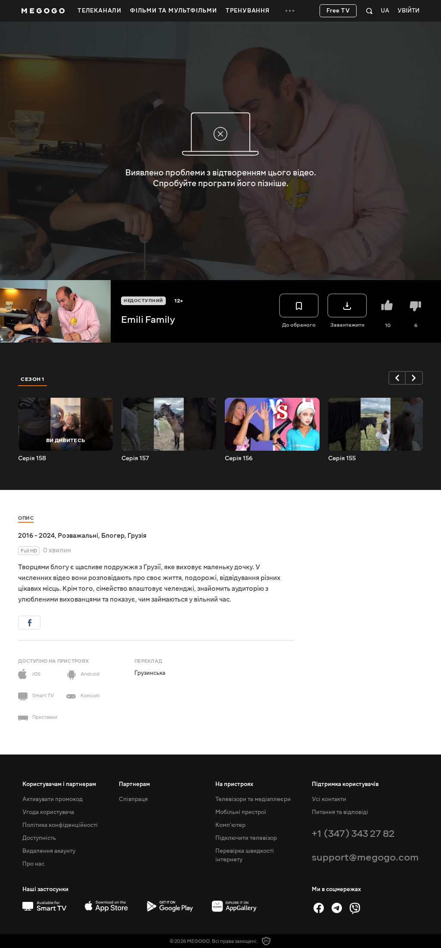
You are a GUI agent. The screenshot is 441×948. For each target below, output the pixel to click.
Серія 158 (32, 458)
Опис (26, 518)
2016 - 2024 (36, 535)
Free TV (338, 11)
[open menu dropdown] (289, 11)
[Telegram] (337, 908)
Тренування (248, 11)
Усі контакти (329, 799)
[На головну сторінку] (43, 11)
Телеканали (99, 11)
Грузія (136, 535)
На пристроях (234, 784)
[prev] (397, 378)
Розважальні (78, 535)
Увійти (408, 11)
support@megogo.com (365, 857)
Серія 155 (342, 458)
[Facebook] (319, 908)
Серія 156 (239, 458)
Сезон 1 (33, 379)
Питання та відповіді (340, 812)
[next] (414, 378)
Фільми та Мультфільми (173, 11)
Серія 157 (135, 458)
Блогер (112, 535)
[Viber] (355, 908)
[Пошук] (369, 10)
